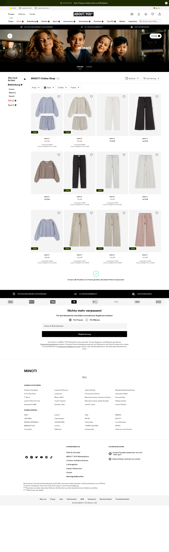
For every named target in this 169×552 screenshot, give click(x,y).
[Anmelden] (138, 14)
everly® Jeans (90, 405)
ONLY (26, 415)
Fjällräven (58, 429)
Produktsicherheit (122, 499)
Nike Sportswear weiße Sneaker (97, 401)
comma (57, 426)
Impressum (92, 499)
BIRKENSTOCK (29, 426)
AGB (82, 499)
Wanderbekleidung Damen (125, 390)
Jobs (61, 499)
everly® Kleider (120, 405)
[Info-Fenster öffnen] (166, 3)
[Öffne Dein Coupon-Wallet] (131, 14)
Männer (22, 14)
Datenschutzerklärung (48, 344)
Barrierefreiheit (106, 499)
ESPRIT (118, 426)
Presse (52, 499)
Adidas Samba (120, 401)
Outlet (14, 8)
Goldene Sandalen (31, 390)
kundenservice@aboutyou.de (69, 347)
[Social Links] (26, 457)
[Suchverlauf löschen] (159, 21)
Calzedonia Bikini (121, 394)
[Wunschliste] (152, 14)
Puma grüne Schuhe (92, 394)
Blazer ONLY (59, 397)
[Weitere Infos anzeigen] (47, 148)
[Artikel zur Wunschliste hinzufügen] (58, 96)
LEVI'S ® (118, 419)
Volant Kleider (90, 390)
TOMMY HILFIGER (91, 426)
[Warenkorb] (159, 14)
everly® (57, 415)
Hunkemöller (89, 429)
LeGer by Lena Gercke (123, 429)
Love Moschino (120, 422)
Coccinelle (28, 429)
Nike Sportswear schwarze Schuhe (98, 397)
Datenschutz (72, 499)
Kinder (32, 14)
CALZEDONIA (59, 422)
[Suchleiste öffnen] (140, 21)
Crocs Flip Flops (30, 394)
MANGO (118, 415)
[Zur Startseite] (38, 448)
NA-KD (87, 419)
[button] (132, 78)
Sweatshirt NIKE (30, 405)
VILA (86, 415)
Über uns (43, 499)
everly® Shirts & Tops (32, 401)
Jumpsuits (58, 394)
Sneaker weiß (59, 405)
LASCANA (28, 419)
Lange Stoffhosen (61, 390)
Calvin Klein (89, 422)
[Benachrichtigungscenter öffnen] (145, 14)
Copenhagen (59, 419)
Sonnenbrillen (120, 397)
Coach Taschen (60, 401)
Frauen (11, 14)
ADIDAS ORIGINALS (31, 422)
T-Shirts (27, 397)
